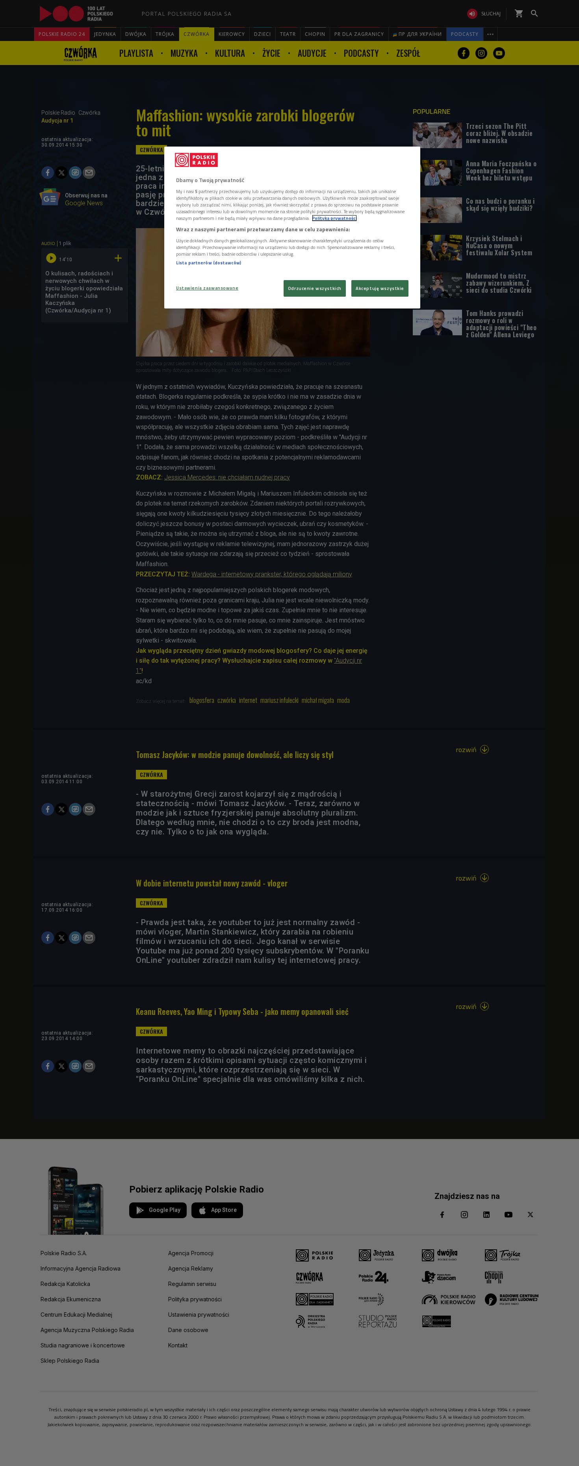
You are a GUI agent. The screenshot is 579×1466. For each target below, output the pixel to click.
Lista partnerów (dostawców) (208, 262)
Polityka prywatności (334, 218)
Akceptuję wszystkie (380, 288)
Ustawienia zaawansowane (207, 287)
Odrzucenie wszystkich (314, 288)
